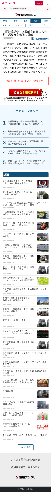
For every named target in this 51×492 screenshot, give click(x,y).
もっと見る (25, 447)
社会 (15, 21)
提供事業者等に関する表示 (25, 467)
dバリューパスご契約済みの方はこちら (15, 9)
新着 (5, 21)
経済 (36, 21)
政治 (25, 21)
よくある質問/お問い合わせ (25, 459)
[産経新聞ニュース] (25, 14)
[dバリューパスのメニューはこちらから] (46, 3)
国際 (46, 21)
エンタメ (19, 25)
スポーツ (6, 25)
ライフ (32, 25)
